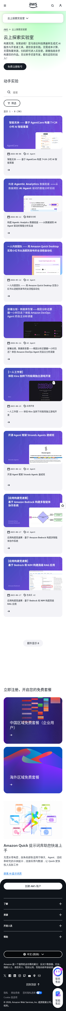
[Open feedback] (62, 505)
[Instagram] (19, 976)
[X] (5, 976)
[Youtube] (29, 976)
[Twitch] (24, 976)
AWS (6, 29)
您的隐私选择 (29, 992)
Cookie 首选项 (10, 997)
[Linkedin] (15, 976)
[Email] (39, 976)
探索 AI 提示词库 (13, 873)
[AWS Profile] (60, 5)
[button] (18, 18)
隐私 (6, 992)
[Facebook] (10, 976)
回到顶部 (31, 984)
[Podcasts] (34, 976)
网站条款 (15, 992)
